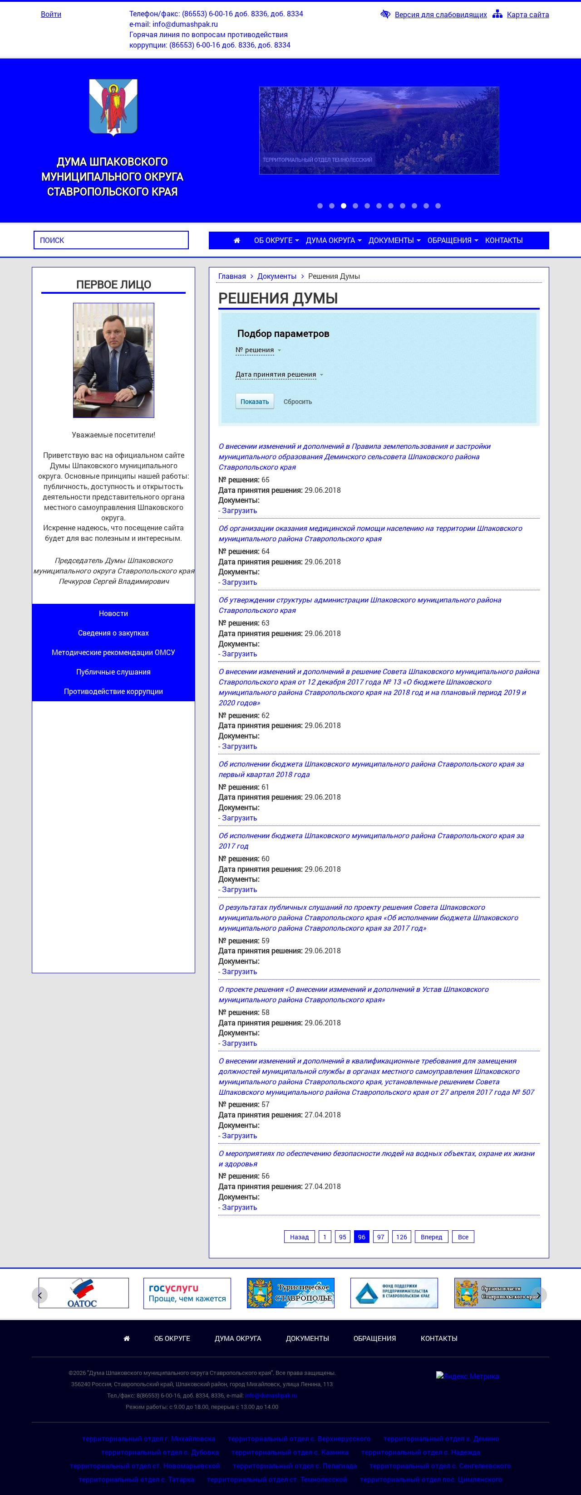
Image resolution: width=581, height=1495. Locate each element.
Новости (113, 613)
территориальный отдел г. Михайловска (148, 1438)
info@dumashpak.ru (185, 24)
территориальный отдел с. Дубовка (160, 1451)
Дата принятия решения (276, 374)
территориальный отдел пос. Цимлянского (431, 1479)
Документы (391, 240)
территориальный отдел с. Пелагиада (295, 1465)
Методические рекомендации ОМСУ (113, 652)
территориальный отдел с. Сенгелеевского (440, 1465)
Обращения (450, 240)
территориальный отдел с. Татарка (136, 1479)
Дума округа (330, 240)
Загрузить (239, 510)
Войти (51, 14)
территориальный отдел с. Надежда (420, 1451)
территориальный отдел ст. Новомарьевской (145, 1465)
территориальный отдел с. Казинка (290, 1451)
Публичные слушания (113, 671)
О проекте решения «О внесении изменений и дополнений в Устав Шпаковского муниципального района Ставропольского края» (353, 994)
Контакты (504, 240)
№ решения (255, 349)
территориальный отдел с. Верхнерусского (299, 1438)
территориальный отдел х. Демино (441, 1438)
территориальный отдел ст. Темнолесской (277, 1479)
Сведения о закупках (113, 632)
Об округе (273, 240)
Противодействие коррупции (113, 691)
